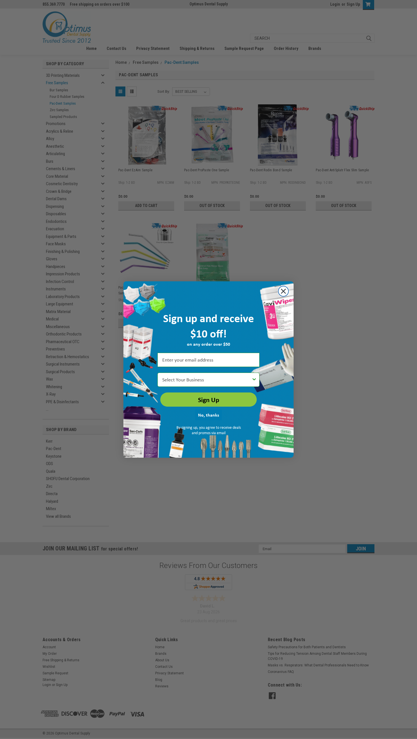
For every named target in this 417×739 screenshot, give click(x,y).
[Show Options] (254, 380)
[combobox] (206, 380)
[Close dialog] (283, 291)
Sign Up (208, 399)
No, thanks (208, 415)
